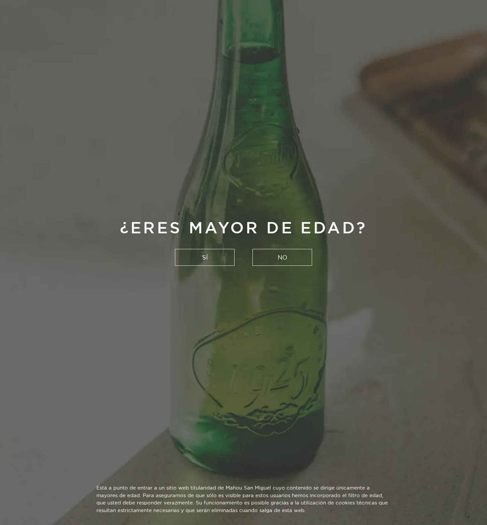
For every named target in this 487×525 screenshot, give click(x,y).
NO (282, 257)
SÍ (205, 257)
